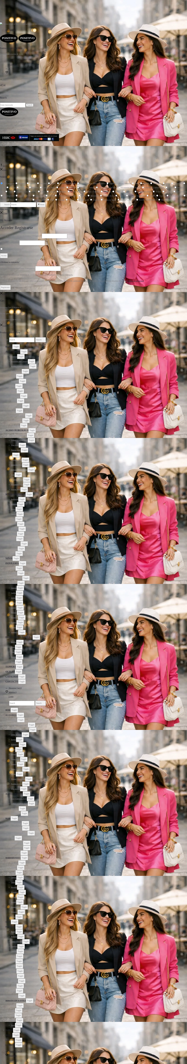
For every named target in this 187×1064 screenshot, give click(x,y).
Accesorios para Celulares (19, 361)
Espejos (13, 376)
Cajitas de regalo (16, 371)
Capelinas (14, 583)
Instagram (10, 30)
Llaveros (14, 391)
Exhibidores (15, 381)
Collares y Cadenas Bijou (19, 470)
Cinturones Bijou (16, 465)
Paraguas (14, 401)
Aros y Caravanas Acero (19, 435)
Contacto (8, 151)
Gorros (13, 603)
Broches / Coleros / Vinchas (20, 366)
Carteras (13, 514)
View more (4, 209)
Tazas (13, 652)
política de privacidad (135, 281)
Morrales (14, 534)
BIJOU (8, 455)
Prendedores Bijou (17, 480)
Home (8, 346)
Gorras (13, 598)
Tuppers (10, 666)
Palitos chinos (15, 396)
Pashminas (14, 618)
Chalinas (14, 588)
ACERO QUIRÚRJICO (16, 430)
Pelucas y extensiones (18, 416)
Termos (13, 657)
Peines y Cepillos (16, 406)
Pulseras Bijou (15, 489)
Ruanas (13, 627)
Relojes (13, 411)
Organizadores (15, 544)
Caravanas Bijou (16, 460)
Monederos (14, 529)
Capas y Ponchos (16, 578)
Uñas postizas (15, 425)
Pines (13, 475)
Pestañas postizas (16, 421)
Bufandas (14, 573)
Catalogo (11, 676)
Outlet (10, 671)
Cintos (13, 519)
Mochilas (14, 524)
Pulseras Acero (16, 450)
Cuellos (13, 593)
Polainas (13, 622)
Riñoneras (14, 549)
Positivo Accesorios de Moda (11, 48)
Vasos (13, 662)
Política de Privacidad (12, 155)
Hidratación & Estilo (19, 637)
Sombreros (14, 632)
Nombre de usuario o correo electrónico (20, 236)
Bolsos (13, 509)
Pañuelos (14, 613)
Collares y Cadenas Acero (19, 440)
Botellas (13, 642)
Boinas (13, 568)
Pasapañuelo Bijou (17, 485)
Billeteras (14, 504)
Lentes (13, 386)
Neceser (13, 539)
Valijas (13, 554)
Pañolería (12, 563)
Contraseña (9, 243)
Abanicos (14, 356)
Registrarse (5, 287)
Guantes (13, 608)
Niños (8, 558)
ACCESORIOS (12, 351)
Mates (13, 647)
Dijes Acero (15, 445)
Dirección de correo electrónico (17, 268)
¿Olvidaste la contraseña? (9, 262)
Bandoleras (14, 499)
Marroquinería (15, 494)
